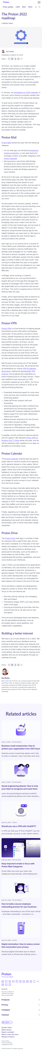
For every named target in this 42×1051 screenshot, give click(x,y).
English (6, 1022)
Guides (30, 7)
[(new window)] (3, 981)
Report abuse (6, 1030)
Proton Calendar (10, 159)
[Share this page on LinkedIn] (18, 59)
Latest (18, 7)
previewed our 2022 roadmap (26, 93)
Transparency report (7, 1044)
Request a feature (8, 1037)
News (24, 7)
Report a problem (8, 1032)
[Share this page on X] (9, 59)
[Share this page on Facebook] (15, 59)
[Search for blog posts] (39, 7)
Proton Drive (10, 538)
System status (7, 1027)
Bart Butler (10, 51)
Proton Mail (6, 143)
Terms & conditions (7, 1042)
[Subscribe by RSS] (36, 7)
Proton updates (8, 7)
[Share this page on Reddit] (12, 59)
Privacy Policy (5, 1041)
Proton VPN (6, 329)
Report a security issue (10, 1034)
